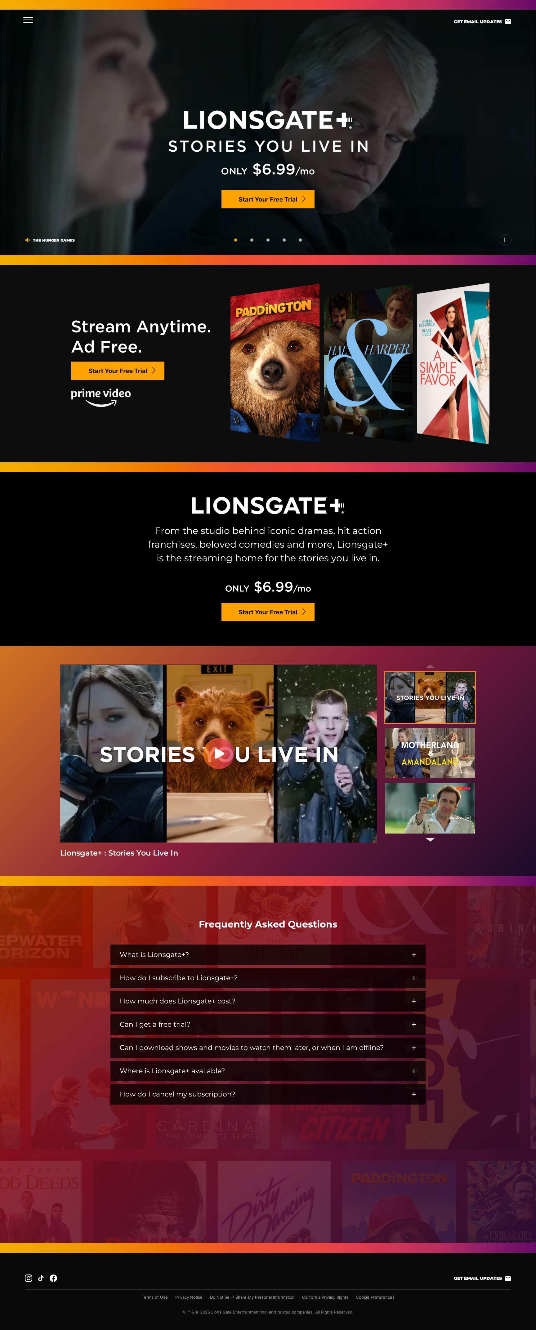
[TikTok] (41, 1278)
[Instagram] (28, 1278)
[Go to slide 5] (300, 240)
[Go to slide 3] (268, 240)
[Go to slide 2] (251, 240)
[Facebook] (53, 1278)
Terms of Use (155, 1297)
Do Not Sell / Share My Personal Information (252, 1297)
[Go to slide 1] (235, 240)
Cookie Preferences (375, 1297)
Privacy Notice (189, 1297)
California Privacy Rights (325, 1297)
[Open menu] (30, 19)
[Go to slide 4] (284, 240)
